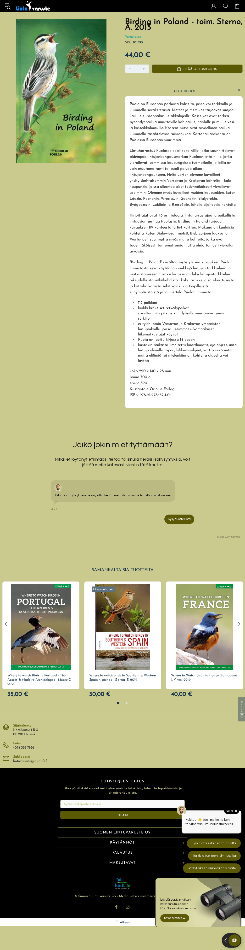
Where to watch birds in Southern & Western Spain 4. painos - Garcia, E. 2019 (122, 678)
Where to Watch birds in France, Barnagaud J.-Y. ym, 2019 (204, 678)
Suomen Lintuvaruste (33, 6)
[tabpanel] (41, 635)
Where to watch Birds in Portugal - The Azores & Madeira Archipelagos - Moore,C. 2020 (39, 680)
